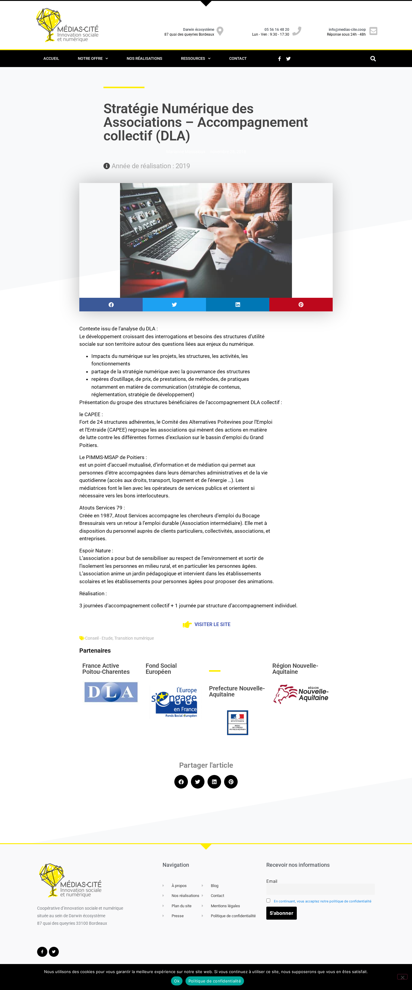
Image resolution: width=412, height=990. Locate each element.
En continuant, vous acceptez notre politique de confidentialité (322, 901)
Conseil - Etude (99, 638)
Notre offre (90, 58)
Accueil (51, 58)
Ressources (193, 58)
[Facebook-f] (279, 58)
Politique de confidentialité (215, 981)
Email (271, 881)
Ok (176, 981)
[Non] (402, 976)
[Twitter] (288, 58)
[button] (373, 59)
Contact (238, 58)
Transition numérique (134, 638)
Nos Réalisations (144, 58)
